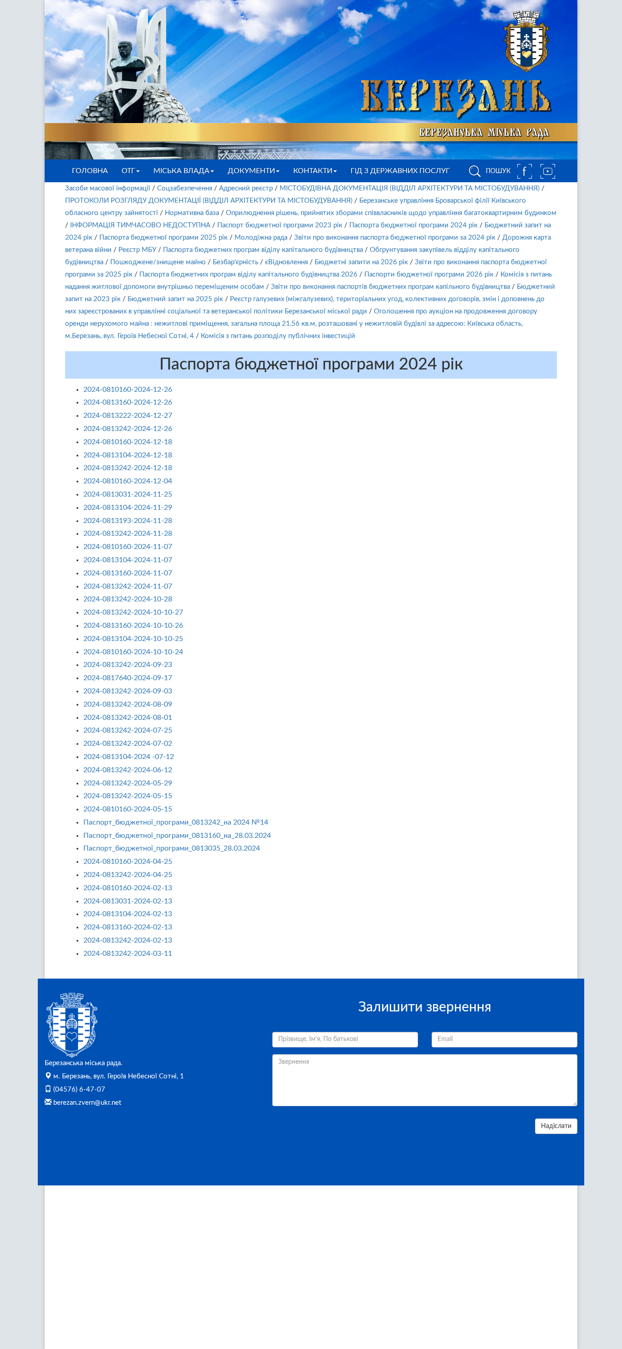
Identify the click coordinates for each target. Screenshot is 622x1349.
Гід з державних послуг (400, 170)
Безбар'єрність (235, 262)
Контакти (312, 170)
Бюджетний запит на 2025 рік (175, 299)
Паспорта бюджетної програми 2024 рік (413, 225)
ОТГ (128, 170)
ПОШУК (497, 171)
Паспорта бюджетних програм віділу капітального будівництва (263, 249)
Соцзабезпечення (184, 188)
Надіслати (556, 1126)
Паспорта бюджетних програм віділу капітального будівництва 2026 (248, 274)
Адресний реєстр (246, 188)
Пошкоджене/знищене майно (158, 262)
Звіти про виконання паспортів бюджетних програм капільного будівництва (390, 286)
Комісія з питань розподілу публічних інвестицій (278, 336)
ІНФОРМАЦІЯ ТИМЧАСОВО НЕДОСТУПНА (140, 225)
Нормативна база (192, 213)
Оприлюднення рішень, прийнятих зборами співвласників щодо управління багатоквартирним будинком (391, 213)
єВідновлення (286, 262)
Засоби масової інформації (107, 188)
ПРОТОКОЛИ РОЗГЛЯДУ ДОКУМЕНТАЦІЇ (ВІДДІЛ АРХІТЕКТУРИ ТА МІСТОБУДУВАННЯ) (208, 200)
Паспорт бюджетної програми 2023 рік (279, 225)
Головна (90, 170)
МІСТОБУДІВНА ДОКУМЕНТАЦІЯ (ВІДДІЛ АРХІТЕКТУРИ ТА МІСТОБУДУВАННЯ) (410, 188)
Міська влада (181, 170)
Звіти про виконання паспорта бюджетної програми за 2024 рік (394, 237)
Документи (251, 170)
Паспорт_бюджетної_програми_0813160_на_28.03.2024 (177, 835)
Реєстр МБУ (137, 249)
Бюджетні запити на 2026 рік (361, 262)
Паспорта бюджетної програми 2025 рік (163, 237)
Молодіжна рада (261, 237)
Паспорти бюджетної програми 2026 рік (429, 274)
